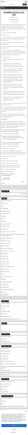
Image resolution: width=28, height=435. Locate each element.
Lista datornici (4, 256)
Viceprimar (4, 221)
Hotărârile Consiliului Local (7, 238)
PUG (2, 274)
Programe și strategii (6, 240)
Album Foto (3, 389)
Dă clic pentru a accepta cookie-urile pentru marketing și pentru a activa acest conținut (14, 327)
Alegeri (3, 205)
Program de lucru (5, 213)
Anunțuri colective (5, 261)
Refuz (14, 429)
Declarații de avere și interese (8, 251)
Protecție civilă (4, 284)
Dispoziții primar (5, 287)
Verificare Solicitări (5, 303)
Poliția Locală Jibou (5, 341)
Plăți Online (4, 313)
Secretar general (5, 226)
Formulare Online (5, 306)
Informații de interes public (7, 361)
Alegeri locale (4, 203)
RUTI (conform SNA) (5, 351)
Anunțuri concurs (5, 263)
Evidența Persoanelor (6, 336)
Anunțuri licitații (5, 258)
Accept (14, 425)
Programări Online (5, 311)
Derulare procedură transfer (7, 266)
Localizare (3, 216)
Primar (3, 218)
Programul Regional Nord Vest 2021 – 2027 (10, 319)
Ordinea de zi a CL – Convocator (8, 231)
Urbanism (3, 279)
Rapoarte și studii (5, 243)
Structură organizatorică (6, 248)
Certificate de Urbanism (6, 281)
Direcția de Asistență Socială (7, 289)
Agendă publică (4, 208)
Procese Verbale (5, 245)
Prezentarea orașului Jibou (7, 381)
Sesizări (3, 308)
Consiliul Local (4, 229)
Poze (2, 403)
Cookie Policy (13, 432)
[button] (26, 411)
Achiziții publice (5, 294)
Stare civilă (3, 292)
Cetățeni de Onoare (5, 374)
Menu (4, 7)
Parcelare (3, 401)
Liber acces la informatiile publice (8, 363)
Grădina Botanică (5, 386)
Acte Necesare (4, 356)
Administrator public (6, 224)
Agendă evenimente (5, 211)
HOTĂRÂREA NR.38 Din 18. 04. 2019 (14, 13)
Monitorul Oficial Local (6, 200)
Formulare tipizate (5, 353)
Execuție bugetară (5, 271)
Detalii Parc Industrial (6, 398)
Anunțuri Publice (5, 348)
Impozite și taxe (4, 253)
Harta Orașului (4, 391)
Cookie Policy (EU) (5, 370)
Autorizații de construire (6, 276)
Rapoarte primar (5, 269)
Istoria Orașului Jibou (6, 383)
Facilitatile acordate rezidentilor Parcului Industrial (12, 406)
